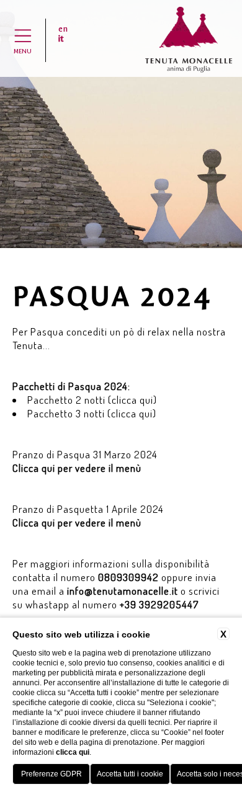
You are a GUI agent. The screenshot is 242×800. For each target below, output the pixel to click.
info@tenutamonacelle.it (122, 590)
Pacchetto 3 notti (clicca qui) (91, 413)
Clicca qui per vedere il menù (76, 467)
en (63, 29)
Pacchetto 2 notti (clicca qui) (92, 399)
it (61, 39)
